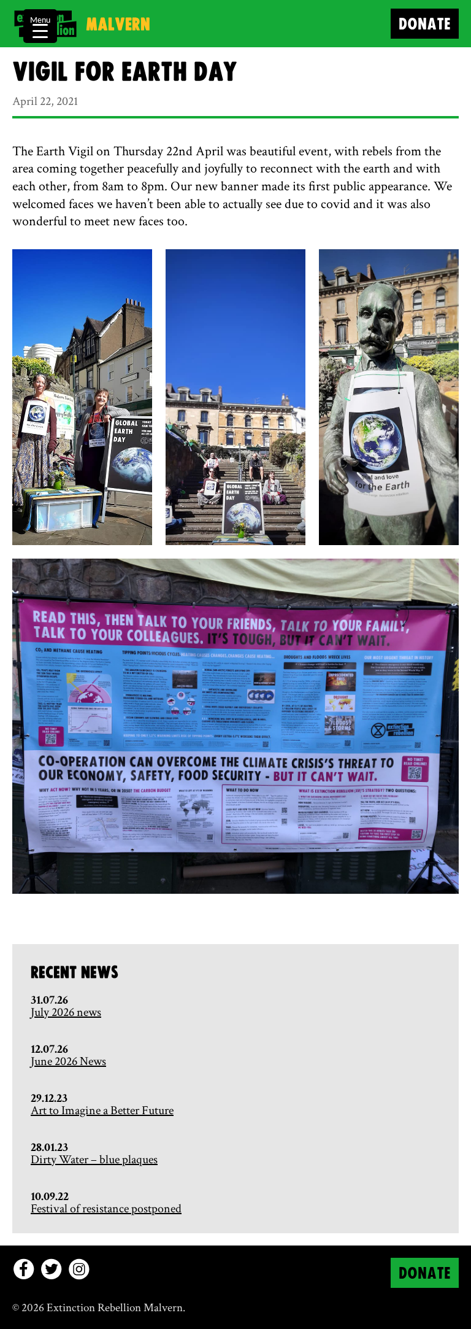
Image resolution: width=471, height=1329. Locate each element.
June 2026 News (68, 1061)
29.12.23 (49, 1098)
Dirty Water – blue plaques (94, 1160)
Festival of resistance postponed (106, 1209)
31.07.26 (49, 1000)
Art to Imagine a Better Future (102, 1110)
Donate (425, 25)
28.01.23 (49, 1147)
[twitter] (51, 1269)
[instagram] (78, 1269)
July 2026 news (66, 1012)
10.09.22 (50, 1196)
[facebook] (23, 1269)
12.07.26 (49, 1049)
